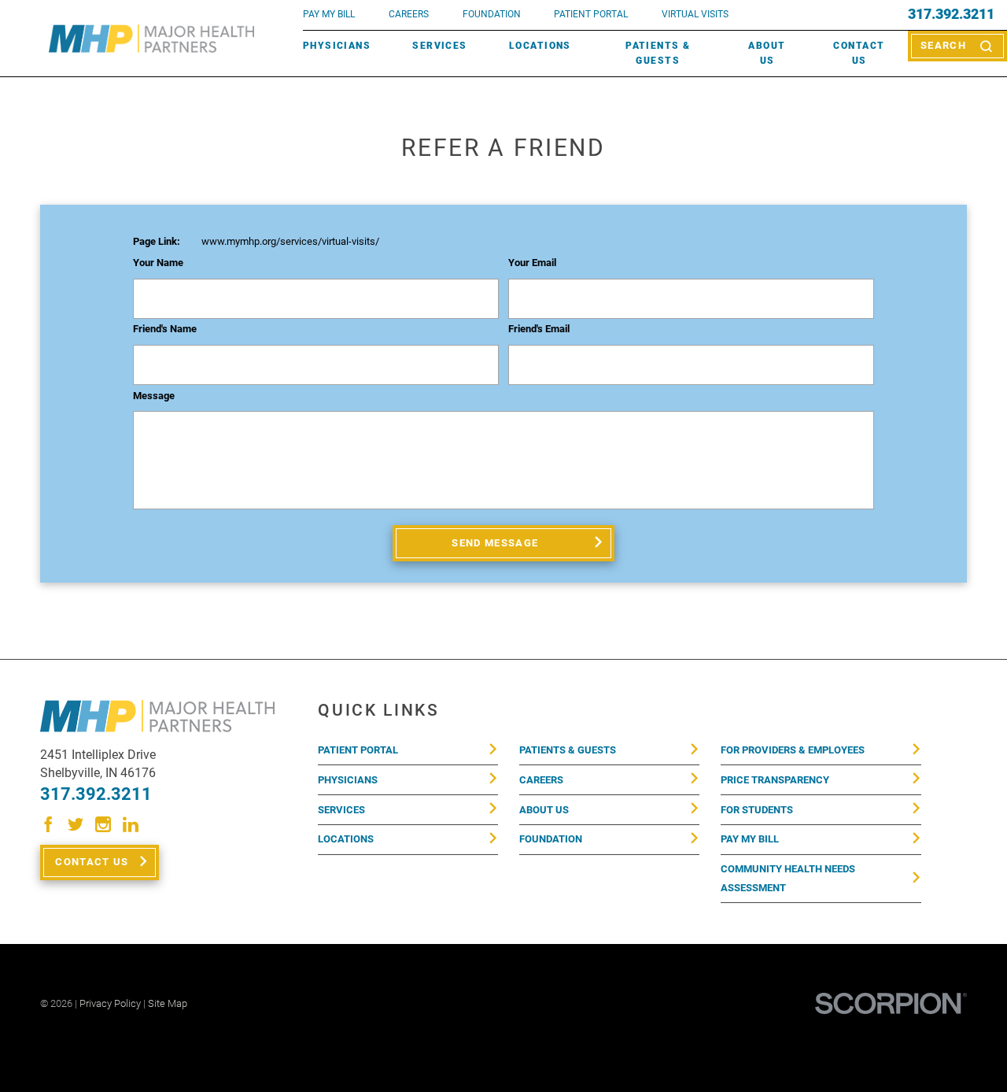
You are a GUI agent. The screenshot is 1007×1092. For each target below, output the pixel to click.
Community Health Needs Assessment (788, 878)
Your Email (532, 262)
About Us (766, 53)
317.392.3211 (951, 15)
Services (439, 45)
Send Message (495, 543)
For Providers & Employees (793, 750)
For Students (757, 810)
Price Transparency (775, 780)
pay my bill (329, 14)
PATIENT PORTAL (591, 14)
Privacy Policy (110, 1003)
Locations (540, 45)
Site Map (167, 1003)
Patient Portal (358, 750)
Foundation (550, 839)
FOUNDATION (492, 14)
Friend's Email (539, 329)
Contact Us (858, 53)
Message (154, 396)
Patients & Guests (657, 53)
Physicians (337, 45)
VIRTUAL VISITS (695, 14)
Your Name (158, 262)
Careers (409, 14)
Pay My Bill (750, 839)
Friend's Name (165, 329)
